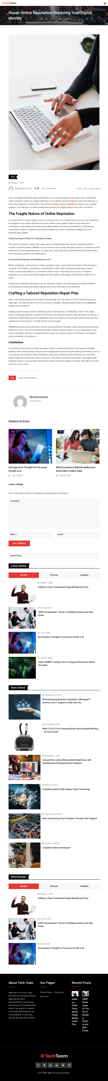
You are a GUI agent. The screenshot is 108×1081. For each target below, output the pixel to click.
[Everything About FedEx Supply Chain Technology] (24, 796)
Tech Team (47, 1073)
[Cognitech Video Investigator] (24, 855)
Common (84, 575)
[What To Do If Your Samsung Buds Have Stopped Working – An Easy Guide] (24, 737)
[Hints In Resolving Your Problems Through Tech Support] (24, 826)
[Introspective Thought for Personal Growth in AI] (22, 643)
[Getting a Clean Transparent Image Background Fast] (22, 593)
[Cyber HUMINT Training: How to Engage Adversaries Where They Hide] (22, 668)
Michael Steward (39, 397)
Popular (54, 575)
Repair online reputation (27, 378)
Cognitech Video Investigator (56, 847)
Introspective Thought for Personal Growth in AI (61, 637)
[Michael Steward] (38, 188)
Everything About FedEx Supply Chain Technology (66, 789)
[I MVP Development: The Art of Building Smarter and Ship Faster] (22, 618)
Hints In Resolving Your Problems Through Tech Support (69, 818)
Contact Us (59, 992)
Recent (23, 575)
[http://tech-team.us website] (35, 188)
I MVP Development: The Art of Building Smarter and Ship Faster (85, 1015)
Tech (13, 177)
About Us (44, 996)
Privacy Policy (46, 992)
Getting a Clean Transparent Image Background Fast (63, 587)
